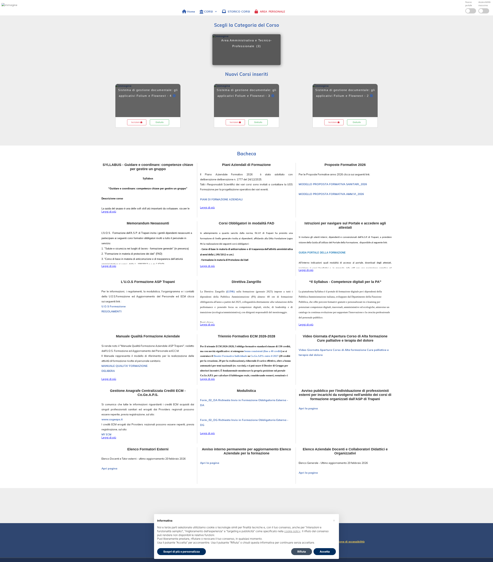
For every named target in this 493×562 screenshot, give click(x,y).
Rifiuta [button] (301, 551)
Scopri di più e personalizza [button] (181, 551)
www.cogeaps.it (112, 419)
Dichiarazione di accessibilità (345, 541)
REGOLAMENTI (111, 311)
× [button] (334, 520)
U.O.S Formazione (113, 306)
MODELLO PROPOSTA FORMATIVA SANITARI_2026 (333, 184)
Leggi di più (108, 211)
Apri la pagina (308, 408)
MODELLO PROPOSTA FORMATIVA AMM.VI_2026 (331, 194)
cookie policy (292, 531)
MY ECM (106, 434)
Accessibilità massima (484, 4)
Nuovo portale (468, 4)
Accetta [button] (325, 551)
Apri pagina (109, 468)
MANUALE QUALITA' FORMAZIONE (124, 366)
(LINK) (231, 291)
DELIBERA (108, 371)
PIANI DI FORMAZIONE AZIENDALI (221, 199)
